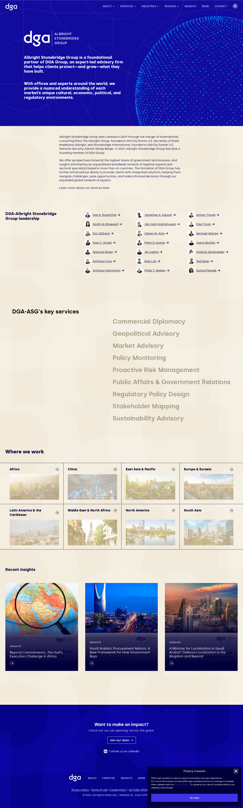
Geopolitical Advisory (146, 333)
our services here (97, 188)
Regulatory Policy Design (151, 394)
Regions (170, 6)
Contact (221, 6)
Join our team (120, 740)
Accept (194, 797)
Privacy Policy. (182, 784)
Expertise (126, 6)
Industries (148, 6)
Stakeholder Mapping (146, 406)
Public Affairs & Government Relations (172, 382)
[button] (236, 771)
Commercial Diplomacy (149, 321)
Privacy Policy (80, 789)
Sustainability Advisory (148, 418)
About (107, 6)
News (205, 6)
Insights (190, 6)
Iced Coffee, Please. (147, 795)
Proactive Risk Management (156, 370)
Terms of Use (99, 789)
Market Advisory (138, 345)
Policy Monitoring (139, 358)
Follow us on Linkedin (124, 751)
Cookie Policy (118, 789)
